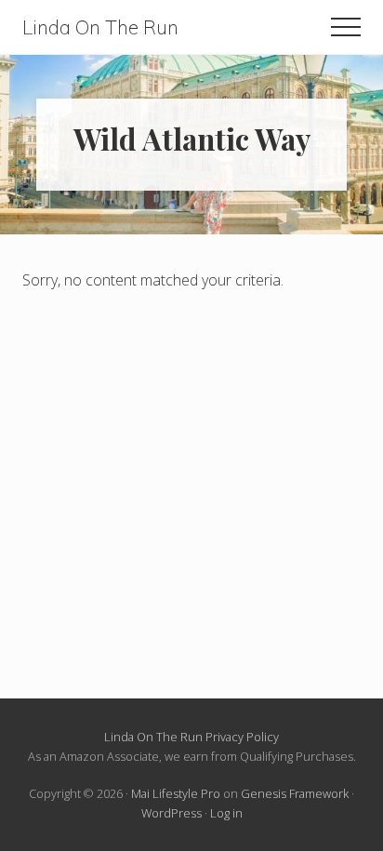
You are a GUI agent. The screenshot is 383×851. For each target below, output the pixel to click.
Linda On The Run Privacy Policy (191, 736)
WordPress (171, 812)
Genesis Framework (295, 793)
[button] (346, 27)
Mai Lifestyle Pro (175, 793)
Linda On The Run (100, 27)
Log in (226, 812)
